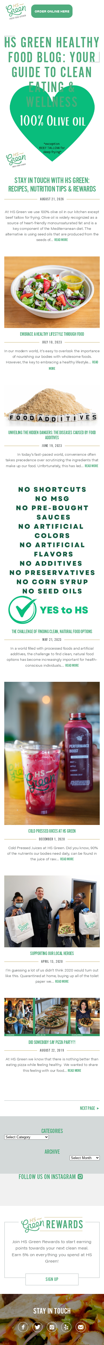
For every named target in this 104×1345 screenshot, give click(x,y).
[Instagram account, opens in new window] (52, 1327)
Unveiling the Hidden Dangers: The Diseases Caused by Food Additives (52, 435)
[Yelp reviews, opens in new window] (66, 1327)
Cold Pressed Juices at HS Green (52, 831)
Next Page (87, 1108)
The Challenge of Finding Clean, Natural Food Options (52, 632)
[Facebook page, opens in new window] (23, 1327)
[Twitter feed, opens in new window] (37, 1327)
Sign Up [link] (52, 1279)
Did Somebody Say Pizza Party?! (52, 1042)
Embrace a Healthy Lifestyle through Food (52, 334)
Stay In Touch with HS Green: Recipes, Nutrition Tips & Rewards (52, 185)
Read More (61, 240)
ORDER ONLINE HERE (52, 11)
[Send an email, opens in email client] (80, 1327)
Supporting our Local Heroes (52, 954)
